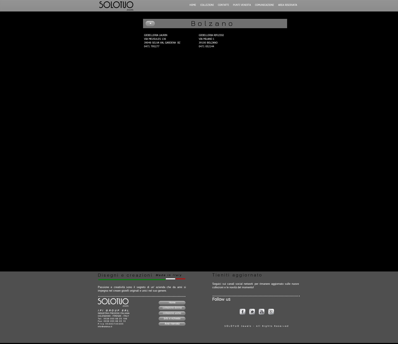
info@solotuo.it (105, 326)
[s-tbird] (252, 312)
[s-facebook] (242, 312)
